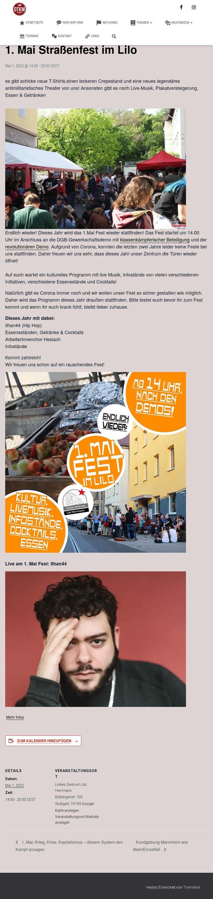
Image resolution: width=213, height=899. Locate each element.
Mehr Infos (15, 717)
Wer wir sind (73, 22)
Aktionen (110, 22)
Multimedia (180, 22)
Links (95, 36)
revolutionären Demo (27, 246)
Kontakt (65, 36)
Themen (143, 22)
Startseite (34, 22)
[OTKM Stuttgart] (19, 9)
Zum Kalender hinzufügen (44, 740)
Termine (32, 36)
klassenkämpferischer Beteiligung (155, 239)
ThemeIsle (191, 887)
